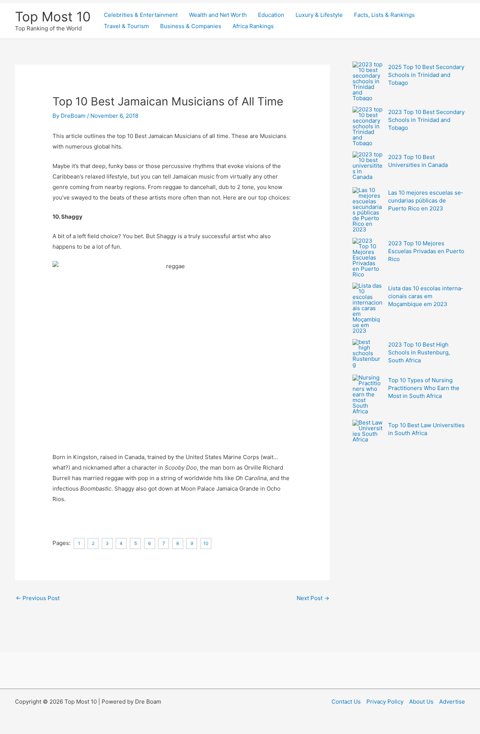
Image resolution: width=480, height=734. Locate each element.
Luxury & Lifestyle (319, 14)
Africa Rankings (253, 26)
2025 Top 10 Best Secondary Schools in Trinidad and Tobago (426, 74)
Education (271, 14)
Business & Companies (190, 26)
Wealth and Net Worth (218, 14)
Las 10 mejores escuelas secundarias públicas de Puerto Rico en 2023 (425, 200)
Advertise (452, 701)
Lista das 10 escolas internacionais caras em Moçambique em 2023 (425, 296)
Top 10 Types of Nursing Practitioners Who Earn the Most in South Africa (423, 388)
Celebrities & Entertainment (141, 14)
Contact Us (346, 701)
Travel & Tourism (126, 26)
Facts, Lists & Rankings (384, 14)
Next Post (313, 598)
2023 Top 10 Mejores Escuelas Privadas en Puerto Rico (426, 251)
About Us (421, 701)
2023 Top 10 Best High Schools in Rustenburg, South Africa (419, 352)
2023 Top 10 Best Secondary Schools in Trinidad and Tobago (426, 119)
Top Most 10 (53, 16)
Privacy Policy (385, 701)
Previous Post (38, 598)
